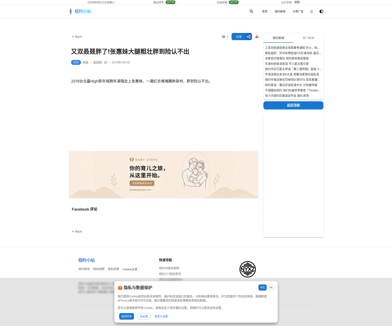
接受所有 (126, 316)
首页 (264, 11)
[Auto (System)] (321, 11)
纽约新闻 (280, 11)
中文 (262, 287)
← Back (77, 36)
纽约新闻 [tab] (278, 37)
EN (271, 287)
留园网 (97, 62)
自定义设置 (161, 316)
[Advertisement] (293, 175)
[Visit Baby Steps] (163, 175)
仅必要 (144, 316)
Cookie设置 (129, 269)
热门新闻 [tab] (308, 37)
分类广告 (298, 11)
